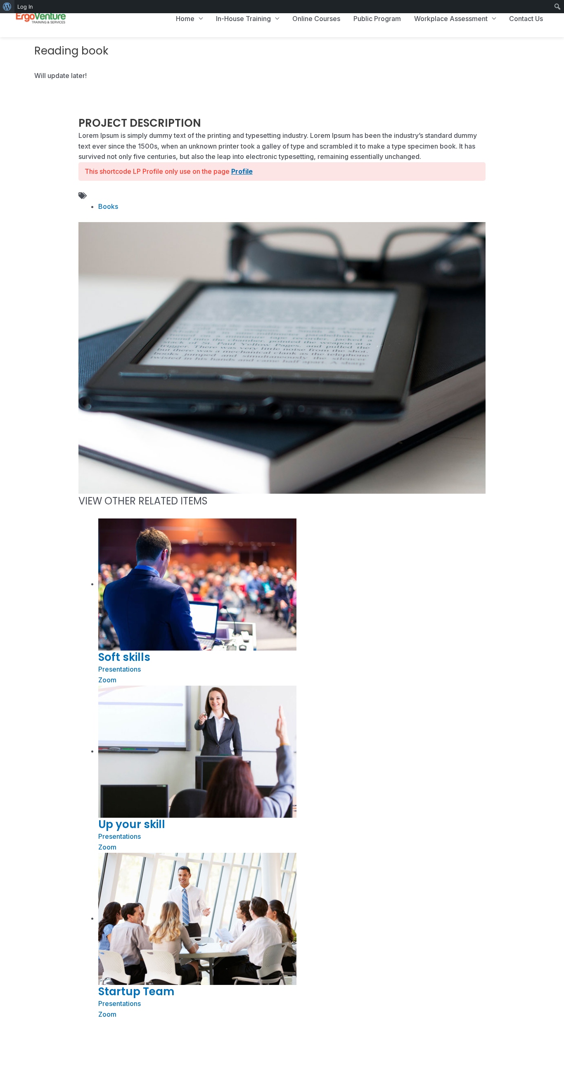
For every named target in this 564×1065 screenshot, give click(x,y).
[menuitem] (7, 6)
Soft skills (124, 657)
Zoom (107, 680)
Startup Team (136, 991)
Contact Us (526, 18)
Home (185, 18)
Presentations (119, 669)
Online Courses (316, 18)
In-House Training (243, 18)
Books (108, 206)
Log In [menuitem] (25, 6)
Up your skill (131, 824)
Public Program (377, 18)
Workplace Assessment (451, 18)
